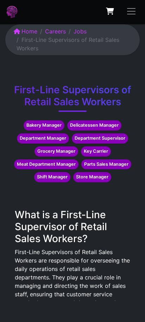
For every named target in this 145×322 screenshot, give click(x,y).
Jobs (80, 31)
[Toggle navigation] (131, 11)
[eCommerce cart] (110, 11)
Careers (55, 31)
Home (29, 31)
